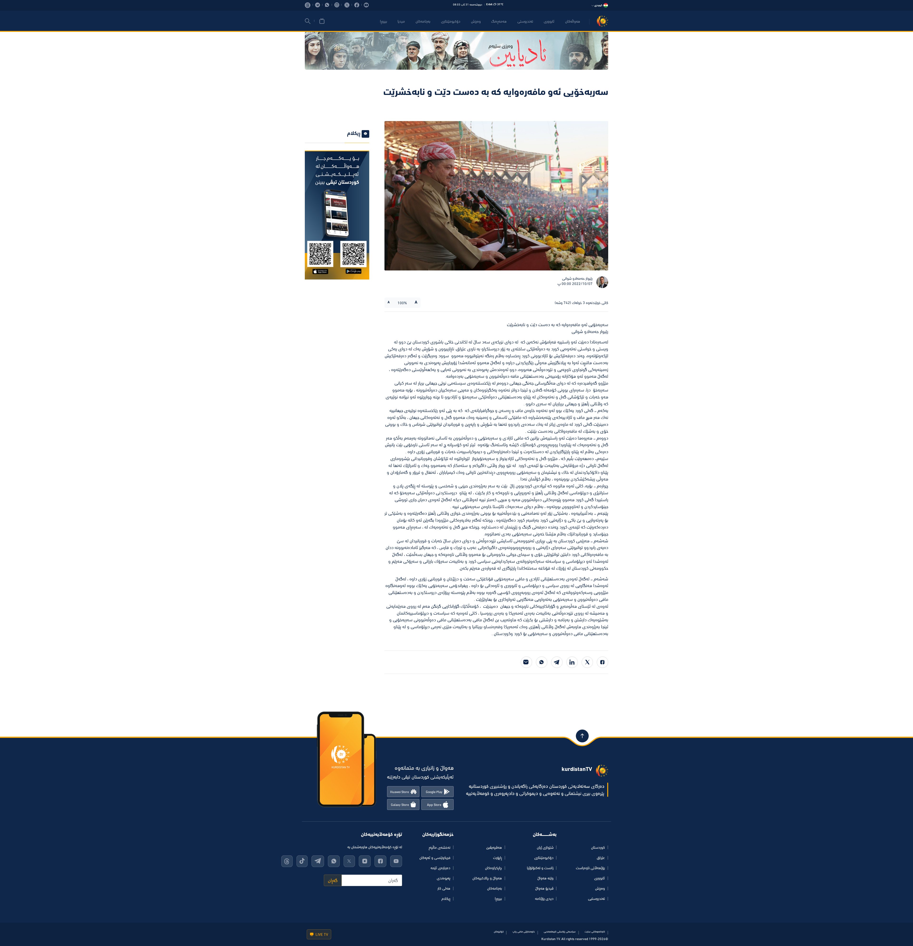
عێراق (601, 857)
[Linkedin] (572, 662)
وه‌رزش (476, 21)
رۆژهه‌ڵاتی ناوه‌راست (590, 868)
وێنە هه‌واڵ (545, 878)
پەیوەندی (443, 878)
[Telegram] (557, 662)
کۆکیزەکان (499, 931)
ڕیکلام (446, 898)
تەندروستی (525, 21)
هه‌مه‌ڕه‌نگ (499, 21)
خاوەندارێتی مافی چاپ (524, 931)
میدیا (401, 21)
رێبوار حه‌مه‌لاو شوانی (577, 278)
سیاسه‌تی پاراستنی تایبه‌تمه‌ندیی (560, 931)
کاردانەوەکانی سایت (595, 931)
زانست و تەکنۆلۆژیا (540, 868)
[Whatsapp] (541, 662)
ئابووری (549, 21)
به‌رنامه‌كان (423, 21)
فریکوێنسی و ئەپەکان (434, 857)
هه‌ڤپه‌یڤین (494, 847)
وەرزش (600, 888)
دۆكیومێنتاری (450, 21)
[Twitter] (587, 662)
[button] (308, 21)
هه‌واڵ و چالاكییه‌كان (487, 878)
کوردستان (598, 847)
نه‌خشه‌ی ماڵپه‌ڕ (439, 847)
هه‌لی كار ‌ (443, 888)
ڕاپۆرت (497, 857)
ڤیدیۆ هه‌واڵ (544, 888)
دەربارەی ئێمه (440, 868)
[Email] (526, 662)
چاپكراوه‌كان (493, 868)
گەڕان (333, 880)
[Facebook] (602, 662)
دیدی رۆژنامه (544, 898)
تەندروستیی (596, 898)
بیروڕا (383, 21)
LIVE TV (321, 934)
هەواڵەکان (572, 21)
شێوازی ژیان (545, 847)
